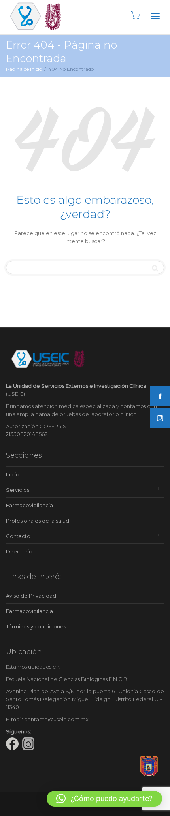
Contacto (18, 536)
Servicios (17, 490)
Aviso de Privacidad (31, 595)
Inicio (12, 474)
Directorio (19, 551)
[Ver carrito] (135, 15)
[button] (104, 799)
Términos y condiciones (36, 626)
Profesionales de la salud (37, 520)
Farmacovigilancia (29, 505)
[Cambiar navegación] (155, 16)
